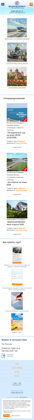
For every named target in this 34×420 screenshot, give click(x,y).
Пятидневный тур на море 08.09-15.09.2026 (16, 135)
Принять (6, 415)
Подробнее (17, 147)
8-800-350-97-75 (17, 11)
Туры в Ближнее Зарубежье (17, 87)
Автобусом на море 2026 (17, 183)
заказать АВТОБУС (17, 368)
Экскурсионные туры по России (17, 63)
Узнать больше (16, 415)
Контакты (17, 376)
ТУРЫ (17, 364)
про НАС (17, 372)
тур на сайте (13, 265)
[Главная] (17, 5)
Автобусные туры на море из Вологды (17, 38)
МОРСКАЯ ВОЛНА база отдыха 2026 (16, 223)
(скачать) (10, 354)
